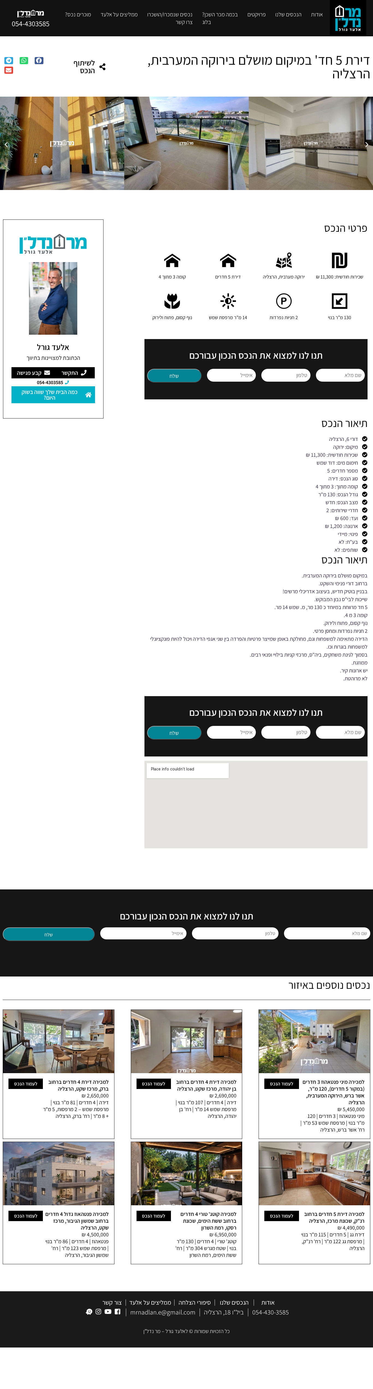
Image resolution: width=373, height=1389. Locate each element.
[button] (39, 60)
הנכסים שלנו (234, 1302)
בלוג (206, 22)
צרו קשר (184, 22)
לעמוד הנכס (281, 1083)
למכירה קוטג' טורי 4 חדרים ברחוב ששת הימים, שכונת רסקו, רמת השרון (208, 1220)
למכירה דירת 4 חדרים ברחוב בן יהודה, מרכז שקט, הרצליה (206, 1085)
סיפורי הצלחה (195, 1302)
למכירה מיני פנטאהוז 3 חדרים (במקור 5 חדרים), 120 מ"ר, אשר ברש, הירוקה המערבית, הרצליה (334, 1092)
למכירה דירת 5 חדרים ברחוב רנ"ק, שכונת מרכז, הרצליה (334, 1217)
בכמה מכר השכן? (220, 14)
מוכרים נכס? (78, 14)
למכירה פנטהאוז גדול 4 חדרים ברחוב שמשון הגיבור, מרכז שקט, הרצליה (77, 1220)
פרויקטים (256, 14)
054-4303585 (30, 23)
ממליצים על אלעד (119, 14)
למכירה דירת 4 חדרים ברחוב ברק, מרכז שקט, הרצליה (78, 1085)
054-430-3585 (270, 1312)
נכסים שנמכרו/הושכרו (170, 14)
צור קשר (112, 1302)
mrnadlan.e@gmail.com (163, 1312)
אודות (317, 14)
